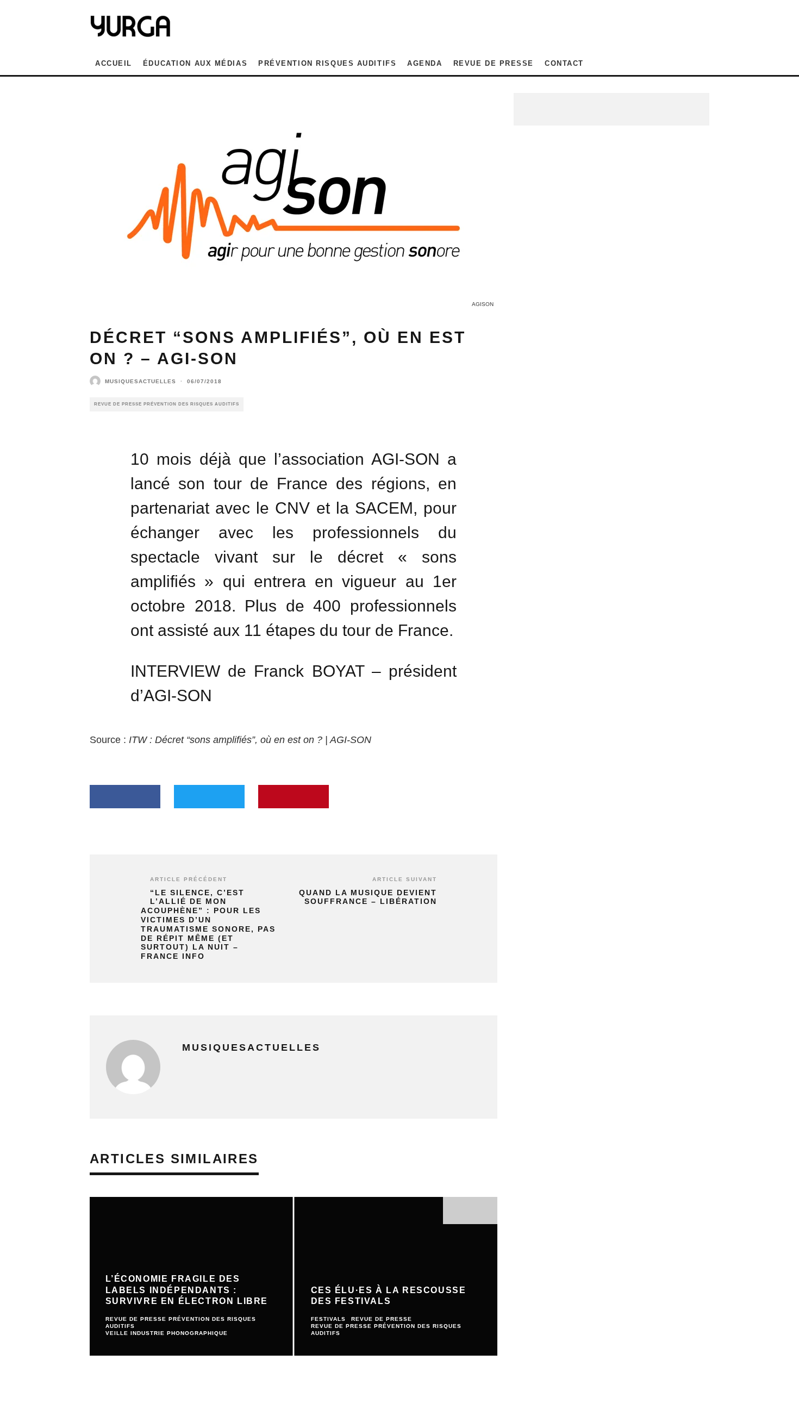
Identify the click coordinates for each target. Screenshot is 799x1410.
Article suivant (404, 879)
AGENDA (424, 63)
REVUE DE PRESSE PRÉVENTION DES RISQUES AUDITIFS (166, 404)
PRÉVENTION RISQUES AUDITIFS (327, 63)
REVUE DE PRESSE (493, 63)
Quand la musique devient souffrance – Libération (368, 897)
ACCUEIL (113, 63)
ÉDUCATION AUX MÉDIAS (195, 63)
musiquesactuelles (140, 381)
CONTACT (564, 63)
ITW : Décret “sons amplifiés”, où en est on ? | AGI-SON (250, 739)
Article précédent (188, 879)
